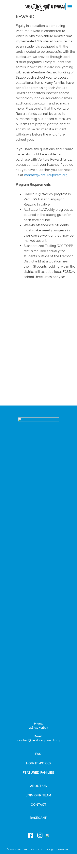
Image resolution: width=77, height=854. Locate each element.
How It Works (38, 763)
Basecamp (38, 818)
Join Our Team (38, 795)
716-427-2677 (38, 727)
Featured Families (38, 772)
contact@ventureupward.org (46, 175)
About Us (38, 786)
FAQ (38, 754)
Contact (38, 804)
